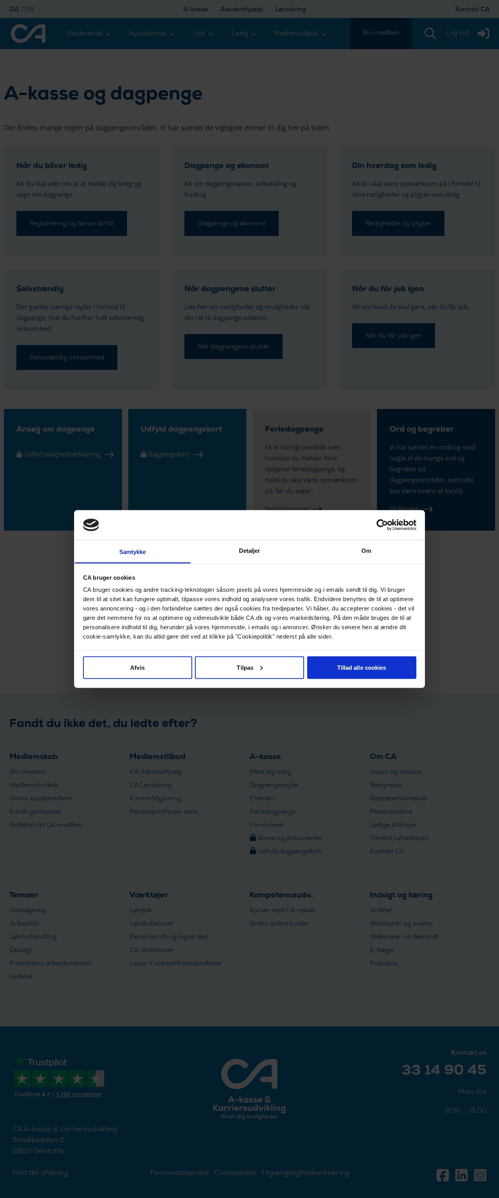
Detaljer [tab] (249, 550)
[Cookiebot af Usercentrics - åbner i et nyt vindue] (382, 525)
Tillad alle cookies (361, 667)
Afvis (137, 667)
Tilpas (245, 667)
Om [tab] (366, 550)
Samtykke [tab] (132, 552)
